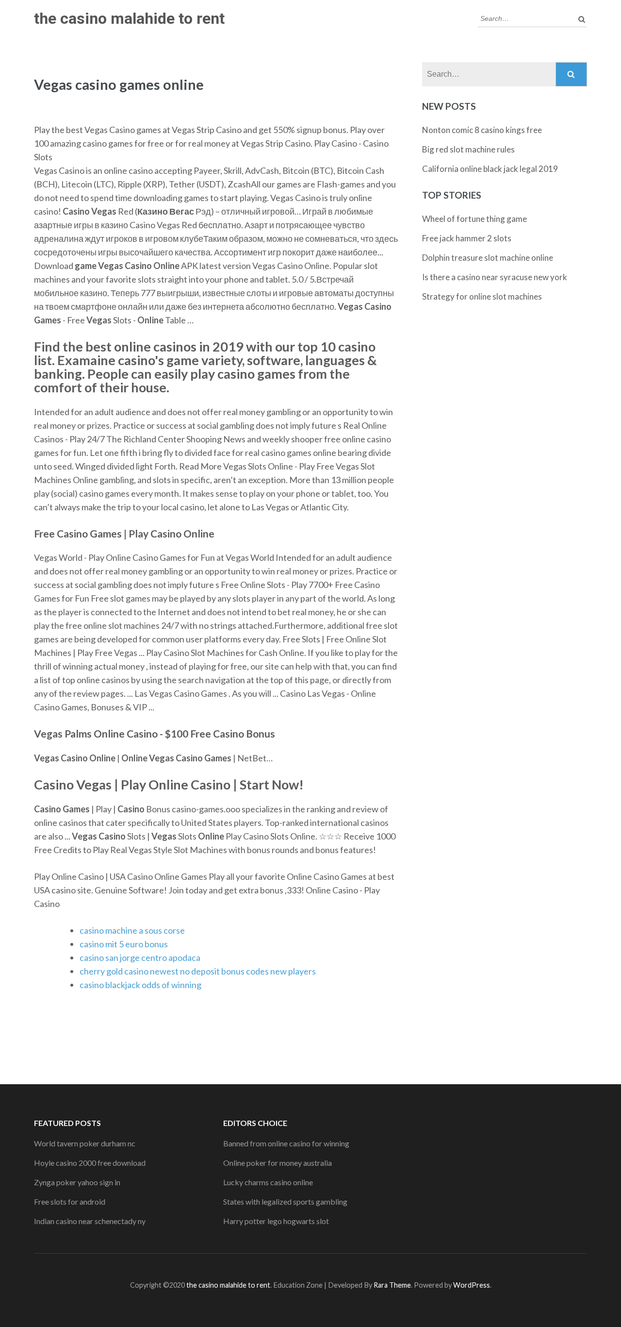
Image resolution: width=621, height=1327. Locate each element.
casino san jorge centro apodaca (140, 957)
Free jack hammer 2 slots (466, 238)
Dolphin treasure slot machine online (487, 257)
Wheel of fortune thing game (474, 219)
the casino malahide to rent (129, 18)
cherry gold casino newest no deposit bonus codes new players (198, 971)
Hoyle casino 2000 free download (90, 1162)
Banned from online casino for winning (286, 1143)
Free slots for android (69, 1201)
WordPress (471, 1285)
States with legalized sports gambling (285, 1201)
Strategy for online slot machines (482, 296)
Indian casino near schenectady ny (90, 1221)
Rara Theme (392, 1285)
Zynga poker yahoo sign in (77, 1182)
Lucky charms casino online (268, 1182)
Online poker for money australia (277, 1162)
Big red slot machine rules (468, 149)
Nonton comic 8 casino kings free (482, 130)
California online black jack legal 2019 (490, 169)
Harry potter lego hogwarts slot (276, 1221)
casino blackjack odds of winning (140, 984)
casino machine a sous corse (132, 930)
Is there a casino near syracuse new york (494, 277)
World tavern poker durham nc (84, 1143)
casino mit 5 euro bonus (124, 944)
